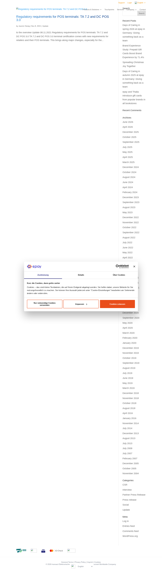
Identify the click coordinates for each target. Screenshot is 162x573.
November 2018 (131, 398)
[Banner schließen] (134, 266)
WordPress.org (130, 536)
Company (130, 10)
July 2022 (127, 242)
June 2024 (128, 182)
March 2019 (129, 388)
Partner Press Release (134, 494)
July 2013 (127, 443)
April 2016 (128, 413)
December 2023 (131, 197)
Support (121, 3)
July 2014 (127, 428)
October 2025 (129, 137)
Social (126, 504)
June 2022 (128, 247)
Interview (127, 490)
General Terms (67, 562)
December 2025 (131, 132)
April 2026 (128, 127)
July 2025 (127, 147)
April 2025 (128, 157)
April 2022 (128, 257)
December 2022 (131, 217)
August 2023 (129, 207)
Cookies (97, 562)
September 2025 (131, 142)
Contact (143, 10)
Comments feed (131, 531)
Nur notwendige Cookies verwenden (45, 304)
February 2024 (130, 192)
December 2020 (131, 312)
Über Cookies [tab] (119, 275)
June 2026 (128, 122)
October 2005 (129, 468)
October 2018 (129, 403)
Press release (129, 500)
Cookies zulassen (117, 304)
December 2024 (131, 167)
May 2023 (128, 212)
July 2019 (127, 373)
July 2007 (127, 453)
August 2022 (129, 237)
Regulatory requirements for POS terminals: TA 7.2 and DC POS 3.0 (62, 18)
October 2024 (129, 172)
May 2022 (128, 252)
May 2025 (128, 152)
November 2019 (131, 353)
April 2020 (128, 328)
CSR (125, 484)
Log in (126, 521)
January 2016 (129, 418)
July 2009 (127, 448)
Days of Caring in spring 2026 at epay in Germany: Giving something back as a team (134, 33)
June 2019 (128, 378)
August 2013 (129, 438)
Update (45, 26)
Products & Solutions (91, 10)
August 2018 (129, 408)
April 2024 (128, 187)
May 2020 (128, 323)
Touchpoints (109, 10)
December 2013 (131, 433)
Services (120, 10)
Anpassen (79, 304)
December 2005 (131, 463)
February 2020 (130, 338)
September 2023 (131, 202)
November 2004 (131, 473)
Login (129, 3)
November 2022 (131, 222)
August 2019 (129, 368)
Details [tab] (81, 275)
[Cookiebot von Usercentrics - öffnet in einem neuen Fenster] (118, 266)
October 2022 (129, 227)
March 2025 (129, 162)
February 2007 (130, 458)
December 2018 (131, 393)
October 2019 (129, 358)
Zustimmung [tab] (43, 275)
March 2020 (129, 333)
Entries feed (129, 526)
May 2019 (128, 383)
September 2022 (131, 232)
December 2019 (131, 348)
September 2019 (131, 363)
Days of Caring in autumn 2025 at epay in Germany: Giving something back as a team (133, 79)
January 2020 (129, 343)
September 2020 (131, 318)
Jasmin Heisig (24, 26)
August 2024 (129, 177)
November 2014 (131, 423)
